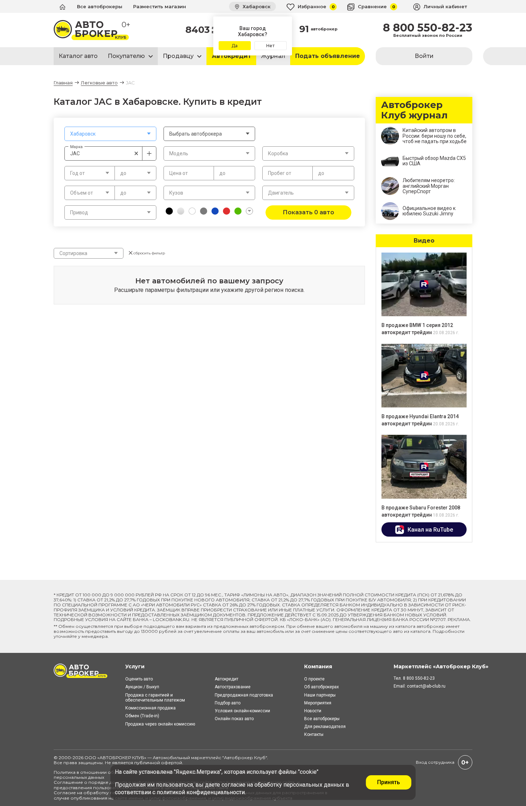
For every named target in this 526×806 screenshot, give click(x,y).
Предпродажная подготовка (244, 695)
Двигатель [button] (281, 193)
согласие (233, 784)
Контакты (313, 734)
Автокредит (231, 56)
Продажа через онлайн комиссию (160, 724)
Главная (63, 83)
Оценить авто (139, 679)
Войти (424, 56)
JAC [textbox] (104, 153)
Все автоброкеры (99, 6)
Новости (312, 710)
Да (235, 45)
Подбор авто (227, 702)
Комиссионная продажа (150, 707)
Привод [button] (79, 212)
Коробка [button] (278, 153)
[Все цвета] (249, 211)
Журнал (273, 56)
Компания (318, 666)
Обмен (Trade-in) (142, 715)
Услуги (135, 666)
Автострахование (232, 686)
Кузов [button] (176, 193)
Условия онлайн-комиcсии (242, 710)
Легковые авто (99, 83)
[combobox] (110, 134)
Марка (76, 146)
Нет (270, 45)
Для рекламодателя (325, 726)
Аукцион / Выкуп (142, 686)
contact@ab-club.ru (426, 686)
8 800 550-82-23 (427, 28)
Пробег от (279, 173)
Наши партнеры (320, 695)
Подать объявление (327, 56)
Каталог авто (78, 56)
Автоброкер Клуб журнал (414, 110)
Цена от (178, 173)
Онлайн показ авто (234, 718)
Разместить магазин (159, 6)
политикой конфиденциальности (201, 792)
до (222, 173)
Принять (388, 782)
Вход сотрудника (435, 762)
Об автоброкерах (321, 686)
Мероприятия (317, 702)
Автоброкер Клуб (245, 757)
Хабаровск (256, 6)
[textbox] (110, 134)
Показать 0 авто (308, 212)
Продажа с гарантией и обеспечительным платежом (155, 698)
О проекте (314, 679)
